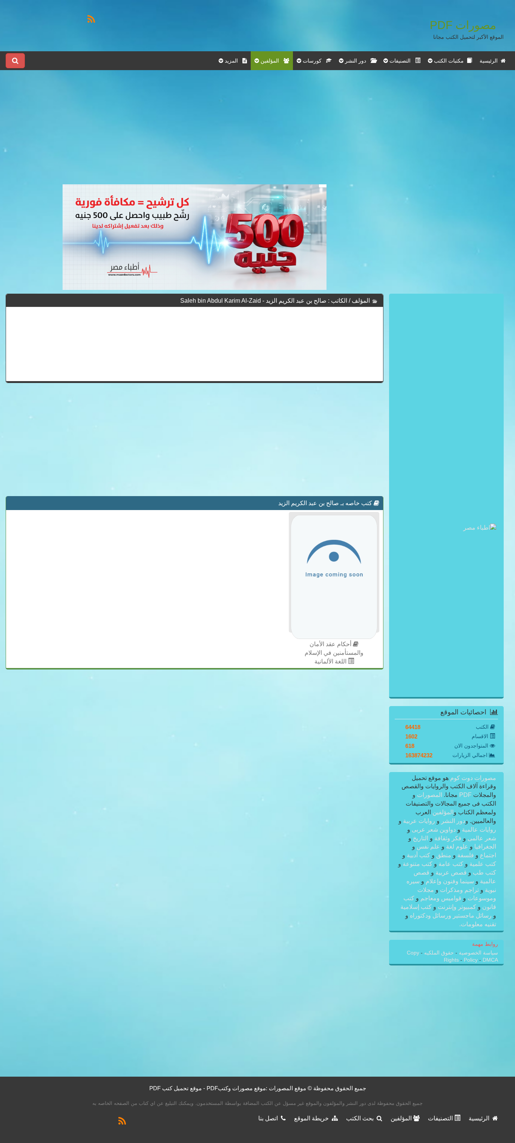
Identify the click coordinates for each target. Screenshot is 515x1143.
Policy (471, 960)
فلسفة (465, 855)
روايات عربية (419, 821)
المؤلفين (442, 812)
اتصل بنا (269, 1118)
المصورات (428, 795)
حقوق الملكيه (438, 953)
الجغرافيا (484, 846)
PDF (465, 795)
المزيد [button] (232, 61)
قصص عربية (451, 872)
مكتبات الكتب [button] (449, 61)
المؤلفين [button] (271, 61)
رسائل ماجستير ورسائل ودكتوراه (450, 915)
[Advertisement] (194, 131)
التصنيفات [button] (401, 61)
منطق (444, 855)
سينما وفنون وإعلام (449, 881)
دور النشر (453, 821)
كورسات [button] (313, 61)
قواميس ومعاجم (441, 898)
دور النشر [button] (357, 61)
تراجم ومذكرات (459, 890)
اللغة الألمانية (331, 661)
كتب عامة (451, 864)
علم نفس (428, 846)
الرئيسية (490, 61)
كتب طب (483, 872)
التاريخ (420, 838)
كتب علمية (482, 864)
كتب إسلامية (416, 907)
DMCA (490, 960)
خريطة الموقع (313, 1118)
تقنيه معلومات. (477, 924)
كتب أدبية (418, 855)
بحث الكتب (361, 1118)
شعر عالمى (481, 838)
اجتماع (487, 855)
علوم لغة (457, 846)
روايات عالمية (478, 829)
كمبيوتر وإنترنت (457, 907)
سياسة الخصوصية (477, 953)
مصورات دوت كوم (472, 778)
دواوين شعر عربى (433, 829)
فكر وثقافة (448, 838)
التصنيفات (441, 1118)
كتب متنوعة (417, 864)
